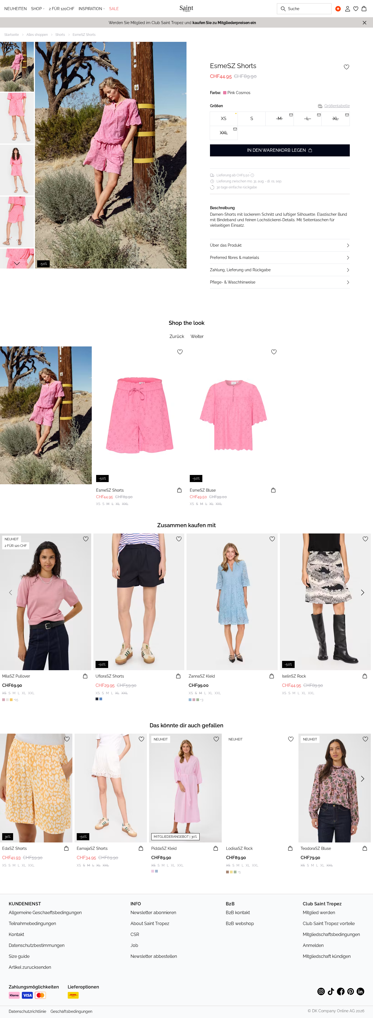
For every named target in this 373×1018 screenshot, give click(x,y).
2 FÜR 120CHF (61, 9)
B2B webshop (240, 923)
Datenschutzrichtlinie (27, 1011)
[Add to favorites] (346, 67)
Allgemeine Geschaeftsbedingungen (45, 912)
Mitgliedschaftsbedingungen (331, 934)
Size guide (19, 956)
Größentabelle (337, 106)
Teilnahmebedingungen (32, 923)
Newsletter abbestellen (154, 956)
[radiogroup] (280, 126)
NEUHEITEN (15, 9)
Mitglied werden (319, 912)
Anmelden (313, 945)
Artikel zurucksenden (30, 967)
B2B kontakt (238, 912)
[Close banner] (364, 23)
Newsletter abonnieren (153, 912)
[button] (280, 245)
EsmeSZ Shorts (84, 35)
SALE (114, 9)
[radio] (224, 119)
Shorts (60, 35)
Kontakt (16, 934)
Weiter (197, 336)
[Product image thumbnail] (17, 66)
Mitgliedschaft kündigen (327, 956)
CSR (135, 934)
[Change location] (338, 8)
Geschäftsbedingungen (71, 1011)
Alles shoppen (37, 35)
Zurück (177, 336)
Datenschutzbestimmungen (36, 945)
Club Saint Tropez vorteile (329, 923)
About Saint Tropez (150, 923)
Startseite (11, 35)
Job (134, 945)
